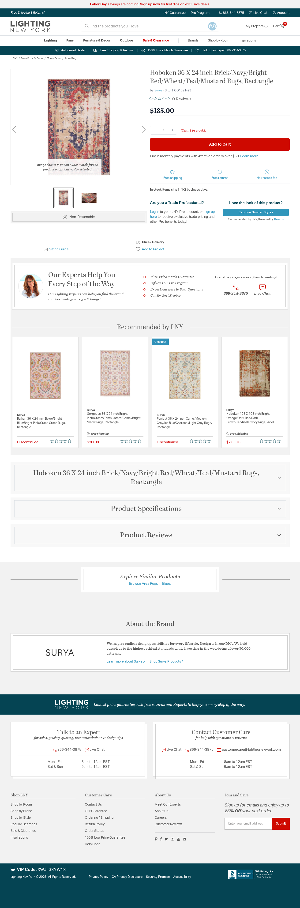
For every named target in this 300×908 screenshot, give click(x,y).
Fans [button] (70, 40)
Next (143, 129)
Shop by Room (21, 804)
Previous (14, 129)
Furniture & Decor (32, 58)
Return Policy (95, 824)
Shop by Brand (21, 811)
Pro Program (200, 13)
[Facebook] (161, 839)
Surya (158, 90)
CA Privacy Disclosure (127, 876)
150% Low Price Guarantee (105, 837)
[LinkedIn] (184, 839)
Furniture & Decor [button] (97, 40)
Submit (281, 823)
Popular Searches (24, 824)
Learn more (249, 156)
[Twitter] (166, 839)
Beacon (279, 219)
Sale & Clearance (23, 831)
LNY (15, 58)
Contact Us (93, 804)
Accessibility (182, 876)
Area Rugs (71, 58)
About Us (161, 811)
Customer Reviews (168, 824)
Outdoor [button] (126, 40)
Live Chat (260, 13)
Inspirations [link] (247, 40)
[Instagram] (172, 839)
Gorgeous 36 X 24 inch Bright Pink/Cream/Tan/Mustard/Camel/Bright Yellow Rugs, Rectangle (114, 418)
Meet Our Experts (168, 804)
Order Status (94, 831)
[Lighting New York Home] (30, 26)
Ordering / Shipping (99, 817)
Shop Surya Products (166, 661)
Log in (154, 212)
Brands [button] (193, 40)
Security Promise (158, 876)
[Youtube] (178, 839)
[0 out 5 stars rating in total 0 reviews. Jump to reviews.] (62, 441)
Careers (161, 817)
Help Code (92, 844)
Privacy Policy (98, 876)
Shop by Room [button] (218, 40)
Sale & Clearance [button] (156, 40)
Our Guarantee (96, 811)
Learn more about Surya (125, 661)
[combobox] (150, 26)
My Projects (255, 26)
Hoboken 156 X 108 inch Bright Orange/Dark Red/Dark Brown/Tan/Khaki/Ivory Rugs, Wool (250, 418)
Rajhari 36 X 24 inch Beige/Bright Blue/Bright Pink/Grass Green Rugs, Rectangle (41, 423)
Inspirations (19, 837)
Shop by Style (21, 817)
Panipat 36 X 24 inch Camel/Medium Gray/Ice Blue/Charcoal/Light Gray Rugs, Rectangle (184, 423)
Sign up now (150, 4)
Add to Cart (220, 144)
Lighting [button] (50, 40)
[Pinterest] (156, 839)
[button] (281, 13)
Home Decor (54, 58)
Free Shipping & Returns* (28, 12)
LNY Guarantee (174, 13)
